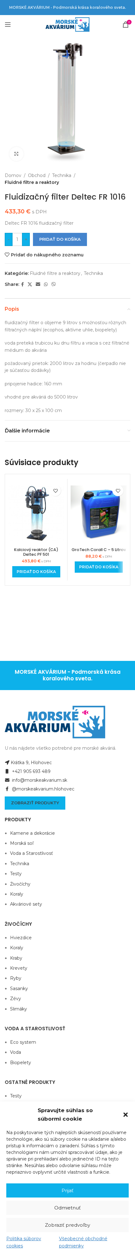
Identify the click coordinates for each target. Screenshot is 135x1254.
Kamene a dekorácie (32, 833)
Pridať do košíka (60, 239)
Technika (61, 175)
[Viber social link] (54, 284)
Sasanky (19, 988)
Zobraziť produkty (35, 802)
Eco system (23, 1042)
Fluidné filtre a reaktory (32, 182)
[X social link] (30, 284)
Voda (15, 1052)
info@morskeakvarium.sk (39, 780)
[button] (125, 1115)
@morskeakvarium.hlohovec (42, 789)
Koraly (16, 894)
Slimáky (18, 1009)
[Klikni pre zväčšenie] (16, 154)
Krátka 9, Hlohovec (31, 762)
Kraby (16, 958)
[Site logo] (67, 24)
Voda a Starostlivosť (31, 853)
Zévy (15, 998)
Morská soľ (22, 843)
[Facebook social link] (22, 284)
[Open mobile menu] (8, 24)
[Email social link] (38, 284)
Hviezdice (21, 937)
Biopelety (20, 1062)
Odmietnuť (67, 1208)
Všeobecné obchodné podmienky (83, 1242)
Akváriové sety (26, 904)
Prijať (67, 1190)
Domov (13, 175)
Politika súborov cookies (23, 1242)
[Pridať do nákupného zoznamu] (55, 490)
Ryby (15, 978)
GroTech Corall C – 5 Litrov (99, 549)
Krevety (18, 968)
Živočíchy (20, 884)
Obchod (37, 175)
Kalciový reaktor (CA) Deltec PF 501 (36, 552)
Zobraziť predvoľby (67, 1225)
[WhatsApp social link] (46, 284)
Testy (16, 873)
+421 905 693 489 (31, 771)
